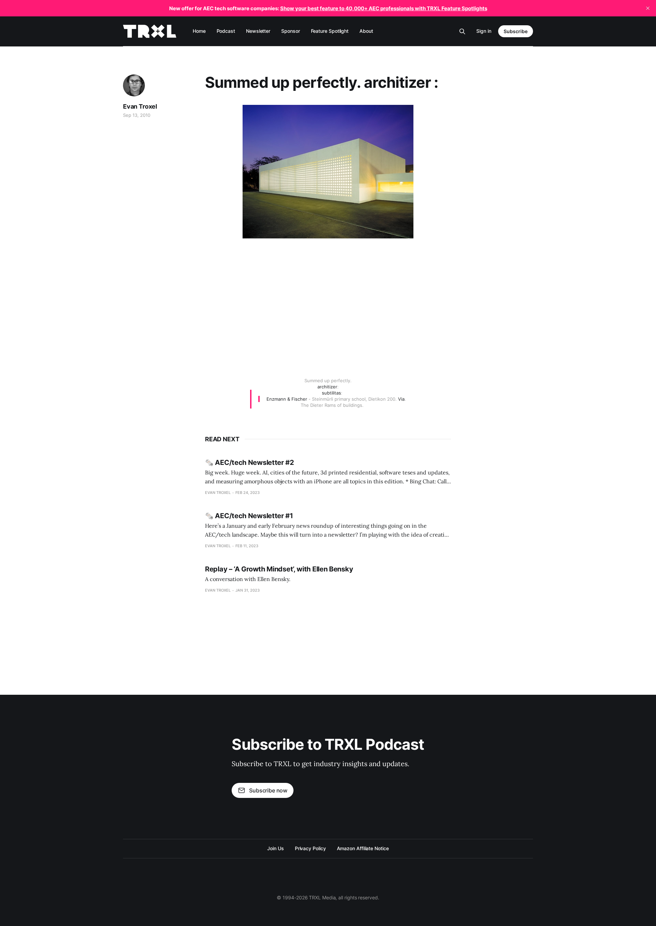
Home (199, 31)
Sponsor (290, 31)
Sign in (483, 31)
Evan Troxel (140, 106)
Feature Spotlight (330, 31)
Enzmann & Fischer (286, 399)
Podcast (226, 31)
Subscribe (516, 31)
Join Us (275, 848)
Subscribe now (268, 790)
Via (401, 399)
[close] (647, 8)
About (366, 31)
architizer (327, 386)
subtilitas (331, 393)
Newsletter (258, 31)
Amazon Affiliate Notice (363, 848)
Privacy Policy (310, 848)
